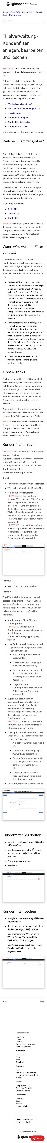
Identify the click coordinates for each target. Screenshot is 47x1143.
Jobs (18, 1101)
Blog (17, 1070)
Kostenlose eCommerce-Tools (27, 1075)
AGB (28, 1122)
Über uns (19, 1099)
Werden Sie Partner (23, 1091)
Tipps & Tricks (14, 113)
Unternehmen (21, 1095)
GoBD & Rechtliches (23, 1047)
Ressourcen (20, 1066)
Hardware (19, 1042)
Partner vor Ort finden (24, 1088)
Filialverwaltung (15, 15)
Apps (18, 1060)
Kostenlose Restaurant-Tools (26, 1073)
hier (32, 132)
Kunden (19, 1078)
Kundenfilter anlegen (18, 117)
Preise (18, 1039)
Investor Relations (22, 1106)
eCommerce (20, 1051)
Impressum (18, 1122)
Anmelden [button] (34, 4)
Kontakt (19, 1104)
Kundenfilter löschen (18, 126)
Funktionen (20, 1037)
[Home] (16, 5)
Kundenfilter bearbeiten (19, 122)
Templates (20, 1062)
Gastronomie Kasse (23, 1033)
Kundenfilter (14, 218)
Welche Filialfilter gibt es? (20, 104)
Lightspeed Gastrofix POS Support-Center (18, 12)
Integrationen (21, 1086)
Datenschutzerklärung (23, 1119)
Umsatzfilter (13, 213)
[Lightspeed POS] (25, 1138)
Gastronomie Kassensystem (26, 1044)
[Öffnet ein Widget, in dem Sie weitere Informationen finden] (37, 1138)
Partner (19, 1082)
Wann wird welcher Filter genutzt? (24, 108)
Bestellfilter (13, 209)
